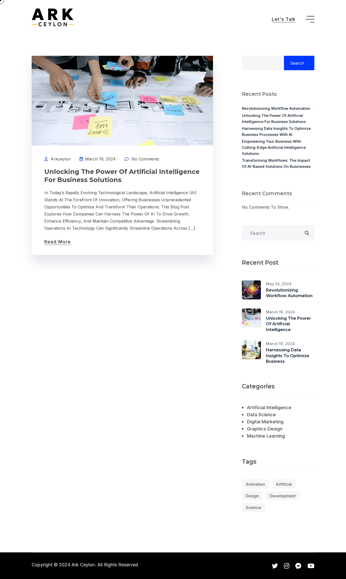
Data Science (261, 414)
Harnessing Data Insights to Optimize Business (287, 356)
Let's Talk (284, 19)
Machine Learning (266, 436)
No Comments (145, 158)
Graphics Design (264, 428)
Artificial (284, 484)
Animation (255, 484)
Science (253, 507)
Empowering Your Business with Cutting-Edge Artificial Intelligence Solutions (274, 147)
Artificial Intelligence (269, 407)
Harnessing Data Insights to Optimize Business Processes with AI (276, 131)
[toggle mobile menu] (310, 19)
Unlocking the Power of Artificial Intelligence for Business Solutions (122, 176)
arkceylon (61, 158)
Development (283, 495)
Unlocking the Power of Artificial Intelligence (288, 324)
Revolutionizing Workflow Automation (276, 108)
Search (297, 63)
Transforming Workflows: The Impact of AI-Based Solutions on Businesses (276, 163)
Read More (57, 241)
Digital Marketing (265, 421)
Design (252, 495)
